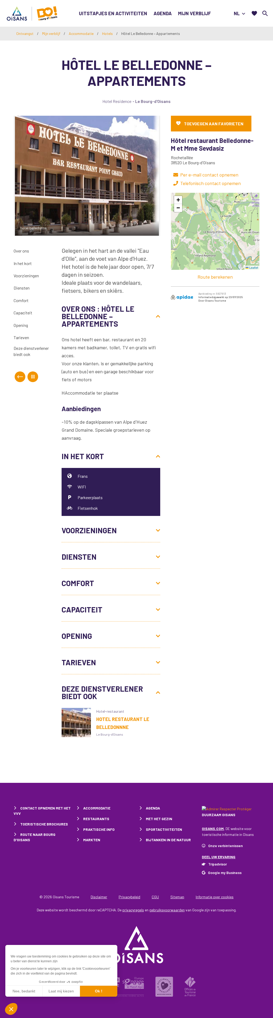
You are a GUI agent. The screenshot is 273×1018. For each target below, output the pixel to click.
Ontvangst (25, 33)
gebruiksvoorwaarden (167, 910)
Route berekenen (215, 277)
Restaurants (96, 818)
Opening (21, 325)
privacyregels (133, 910)
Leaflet (253, 267)
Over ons (21, 250)
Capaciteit (23, 312)
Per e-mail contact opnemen (209, 175)
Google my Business (225, 872)
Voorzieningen (26, 275)
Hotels (108, 33)
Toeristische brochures (44, 824)
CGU (155, 897)
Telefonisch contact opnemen (210, 183)
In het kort (23, 263)
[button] (178, 200)
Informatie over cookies (215, 897)
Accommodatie (81, 33)
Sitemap (177, 897)
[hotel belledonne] (87, 175)
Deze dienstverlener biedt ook (31, 351)
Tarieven (21, 337)
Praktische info (99, 829)
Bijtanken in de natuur (168, 839)
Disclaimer (99, 897)
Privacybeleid (129, 897)
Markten (91, 839)
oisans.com (213, 828)
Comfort (21, 300)
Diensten (22, 287)
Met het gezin (159, 818)
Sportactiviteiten (164, 829)
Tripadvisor (217, 864)
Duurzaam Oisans (218, 814)
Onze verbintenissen (225, 845)
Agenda (163, 13)
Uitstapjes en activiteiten (113, 13)
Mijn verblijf (194, 13)
